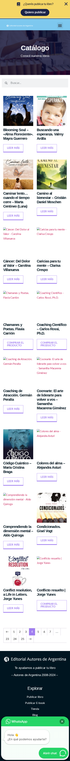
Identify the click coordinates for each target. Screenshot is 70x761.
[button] (60, 25)
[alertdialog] (35, 9)
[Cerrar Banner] (66, 4)
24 (15, 639)
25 (22, 639)
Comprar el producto (15, 344)
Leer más (13, 148)
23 (7, 639)
